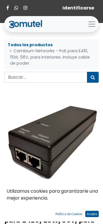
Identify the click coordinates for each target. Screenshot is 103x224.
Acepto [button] (92, 214)
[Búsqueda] (93, 77)
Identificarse (78, 8)
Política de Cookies (69, 214)
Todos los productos (30, 45)
